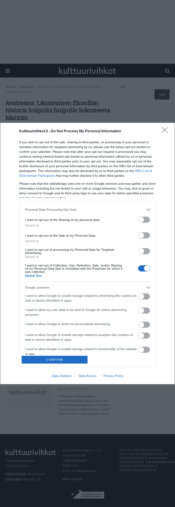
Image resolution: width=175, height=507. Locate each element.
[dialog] (87, 254)
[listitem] (87, 209)
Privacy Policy (113, 376)
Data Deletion (62, 376)
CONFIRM (54, 359)
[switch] (144, 220)
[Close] (166, 131)
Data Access (87, 376)
